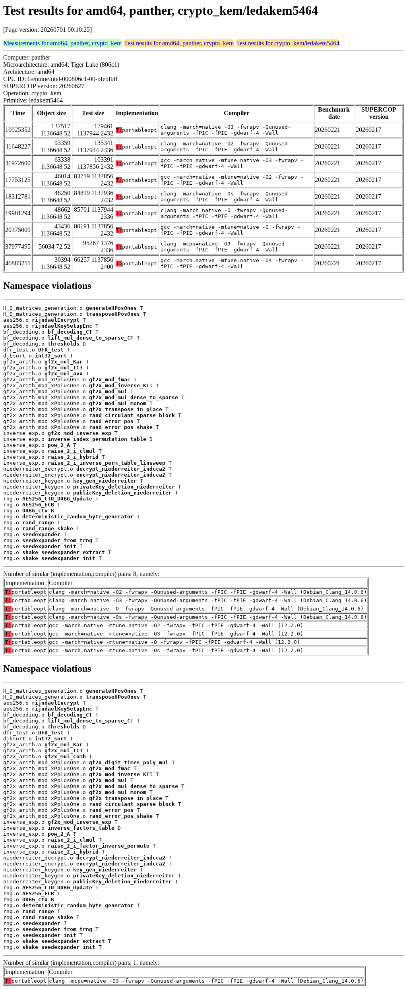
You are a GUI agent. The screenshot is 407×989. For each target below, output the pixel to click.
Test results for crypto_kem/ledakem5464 (287, 43)
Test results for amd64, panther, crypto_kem (179, 43)
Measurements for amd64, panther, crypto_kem (63, 43)
